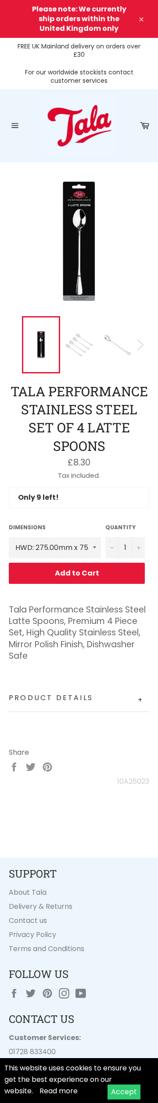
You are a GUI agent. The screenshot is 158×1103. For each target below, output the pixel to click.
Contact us (28, 920)
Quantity (120, 527)
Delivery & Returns (40, 906)
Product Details (76, 699)
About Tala (28, 892)
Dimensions (27, 527)
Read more (59, 1091)
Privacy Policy (32, 935)
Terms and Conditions (46, 949)
